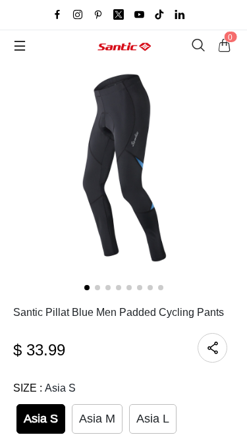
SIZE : (44, 388)
